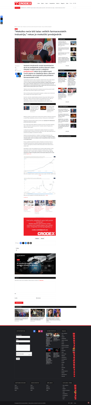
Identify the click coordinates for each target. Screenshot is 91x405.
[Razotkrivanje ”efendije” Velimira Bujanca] (56, 335)
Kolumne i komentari (65, 345)
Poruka (18, 343)
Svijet (21, 26)
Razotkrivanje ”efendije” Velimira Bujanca (56, 338)
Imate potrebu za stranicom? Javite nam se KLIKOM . (37, 403)
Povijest (63, 362)
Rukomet (63, 376)
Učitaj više (67, 65)
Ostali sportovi (64, 374)
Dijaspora (63, 355)
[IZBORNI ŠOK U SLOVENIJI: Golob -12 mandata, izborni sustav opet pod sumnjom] (73, 121)
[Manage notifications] (88, 403)
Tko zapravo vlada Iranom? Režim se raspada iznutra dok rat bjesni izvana (64, 115)
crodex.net (26, 197)
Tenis (62, 369)
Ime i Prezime (19, 335)
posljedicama (29, 71)
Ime (15, 293)
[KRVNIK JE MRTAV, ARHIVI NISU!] (72, 90)
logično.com (29, 153)
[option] (35, 263)
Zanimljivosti (64, 338)
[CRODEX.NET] (23, 3)
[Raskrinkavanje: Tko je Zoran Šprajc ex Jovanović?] (73, 54)
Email (17, 339)
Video (67, 3)
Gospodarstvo (52, 3)
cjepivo (37, 238)
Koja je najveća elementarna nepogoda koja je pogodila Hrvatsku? (63, 49)
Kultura (57, 3)
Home (39, 3)
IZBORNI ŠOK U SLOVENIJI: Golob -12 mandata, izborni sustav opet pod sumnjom (63, 120)
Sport (47, 3)
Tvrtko (17, 248)
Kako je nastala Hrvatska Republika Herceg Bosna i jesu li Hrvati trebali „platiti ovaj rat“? (35, 7)
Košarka (63, 372)
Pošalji (18, 358)
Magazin (62, 3)
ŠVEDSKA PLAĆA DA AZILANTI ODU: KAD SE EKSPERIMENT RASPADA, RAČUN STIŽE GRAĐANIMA (37, 318)
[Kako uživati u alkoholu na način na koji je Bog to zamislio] (56, 350)
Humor (63, 341)
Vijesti (42, 3)
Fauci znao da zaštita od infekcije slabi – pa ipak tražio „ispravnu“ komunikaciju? (64, 110)
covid (43, 238)
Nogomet (63, 367)
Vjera (62, 364)
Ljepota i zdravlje (65, 340)
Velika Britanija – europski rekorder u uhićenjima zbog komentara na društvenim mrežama (21, 318)
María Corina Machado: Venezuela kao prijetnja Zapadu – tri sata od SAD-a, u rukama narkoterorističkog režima (53, 319)
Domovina (63, 350)
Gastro (63, 343)
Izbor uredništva (64, 333)
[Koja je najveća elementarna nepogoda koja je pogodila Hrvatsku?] (73, 49)
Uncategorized (65, 395)
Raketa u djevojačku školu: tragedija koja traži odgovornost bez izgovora (27, 264)
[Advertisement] (45, 16)
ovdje (40, 175)
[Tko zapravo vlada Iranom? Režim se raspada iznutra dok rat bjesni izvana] (43, 108)
